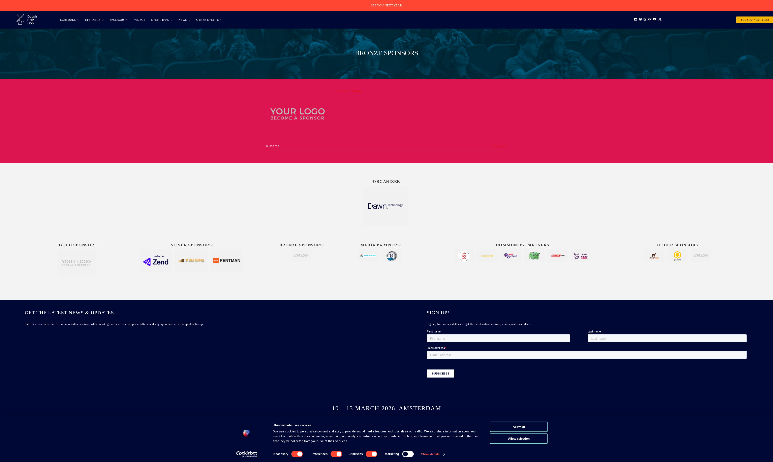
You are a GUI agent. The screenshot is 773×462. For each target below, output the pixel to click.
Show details (430, 454)
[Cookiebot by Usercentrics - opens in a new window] (246, 454)
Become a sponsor (348, 91)
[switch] (336, 454)
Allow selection (519, 438)
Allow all (519, 426)
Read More (499, 146)
